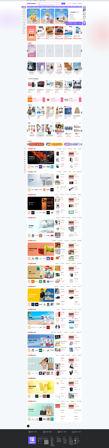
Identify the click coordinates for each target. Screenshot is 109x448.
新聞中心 (77, 438)
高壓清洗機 (57, 217)
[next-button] (81, 144)
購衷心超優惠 (59, 440)
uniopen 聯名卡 (74, 6)
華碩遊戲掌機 (70, 148)
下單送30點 (63, 401)
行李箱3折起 (79, 355)
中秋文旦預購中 (66, 240)
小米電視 (69, 171)
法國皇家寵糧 (79, 240)
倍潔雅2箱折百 (59, 332)
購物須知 (52, 444)
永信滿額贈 (62, 263)
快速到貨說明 (71, 442)
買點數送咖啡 (79, 378)
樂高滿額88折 (53, 332)
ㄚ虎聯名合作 (65, 442)
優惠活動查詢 (59, 441)
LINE (77, 443)
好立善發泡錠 (73, 263)
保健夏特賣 (57, 263)
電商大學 (70, 438)
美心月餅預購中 (73, 240)
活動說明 (80, 78)
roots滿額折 (62, 355)
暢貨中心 (38, 6)
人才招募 (64, 441)
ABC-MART (39, 5)
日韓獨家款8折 (62, 286)
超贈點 (80, 6)
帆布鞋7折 (79, 286)
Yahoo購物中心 (31, 4)
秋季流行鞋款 (68, 355)
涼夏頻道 (51, 6)
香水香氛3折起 (70, 309)
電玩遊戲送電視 (79, 171)
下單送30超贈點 (78, 401)
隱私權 (52, 441)
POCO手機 (62, 194)
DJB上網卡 (67, 194)
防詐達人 (75, 148)
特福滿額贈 (63, 217)
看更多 (84, 20)
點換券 (30, 6)
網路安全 (52, 440)
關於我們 (52, 438)
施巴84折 (79, 309)
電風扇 (74, 171)
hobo (48, 5)
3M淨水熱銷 (79, 217)
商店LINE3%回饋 (44, 5)
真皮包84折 (74, 355)
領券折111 (57, 355)
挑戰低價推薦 (59, 148)
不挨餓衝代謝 (68, 263)
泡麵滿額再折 (73, 401)
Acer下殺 (64, 148)
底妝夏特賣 (58, 309)
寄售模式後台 (71, 440)
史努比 (50, 5)
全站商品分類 (71, 444)
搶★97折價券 (72, 332)
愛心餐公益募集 (60, 240)
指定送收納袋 (68, 217)
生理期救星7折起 (78, 332)
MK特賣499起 (64, 378)
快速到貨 (42, 6)
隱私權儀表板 (53, 445)
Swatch (74, 378)
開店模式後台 (71, 441)
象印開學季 (65, 171)
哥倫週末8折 (68, 286)
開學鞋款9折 (56, 286)
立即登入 (77, 12)
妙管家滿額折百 (66, 332)
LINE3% (58, 401)
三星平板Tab (56, 194)
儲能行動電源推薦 (73, 194)
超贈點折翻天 (59, 438)
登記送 (34, 6)
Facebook (78, 440)
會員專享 (63, 6)
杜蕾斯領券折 (79, 263)
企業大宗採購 (65, 440)
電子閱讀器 (79, 148)
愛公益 (68, 6)
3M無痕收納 (74, 217)
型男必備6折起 (58, 378)
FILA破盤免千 (74, 286)
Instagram (78, 441)
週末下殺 (59, 6)
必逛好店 (55, 6)
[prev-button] (27, 144)
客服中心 (64, 438)
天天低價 (46, 6)
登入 (69, 3)
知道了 (80, 23)
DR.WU (75, 309)
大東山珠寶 (70, 378)
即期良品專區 (54, 240)
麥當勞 (52, 5)
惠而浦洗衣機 (59, 171)
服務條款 (52, 442)
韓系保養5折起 (64, 309)
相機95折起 (79, 194)
